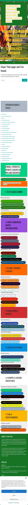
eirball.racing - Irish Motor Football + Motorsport (13, 408)
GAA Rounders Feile (6, 134)
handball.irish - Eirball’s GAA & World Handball (12, 204)
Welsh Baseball (5, 156)
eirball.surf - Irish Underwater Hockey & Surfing (12, 329)
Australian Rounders (6, 116)
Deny (14, 495)
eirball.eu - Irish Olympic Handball (9, 323)
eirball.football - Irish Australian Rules (10, 283)
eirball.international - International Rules (11, 335)
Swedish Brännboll (6, 154)
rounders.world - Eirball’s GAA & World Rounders (13, 207)
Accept (14, 491)
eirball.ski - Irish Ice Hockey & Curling (10, 244)
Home (3, 144)
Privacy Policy (16, 502)
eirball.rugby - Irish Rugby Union (9, 299)
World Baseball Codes (7, 158)
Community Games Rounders (8, 122)
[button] (26, 478)
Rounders (4, 150)
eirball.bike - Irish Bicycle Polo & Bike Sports (12, 405)
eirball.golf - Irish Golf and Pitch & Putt (10, 366)
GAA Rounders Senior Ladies (8, 136)
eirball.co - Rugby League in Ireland (10, 286)
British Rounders (6, 120)
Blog (3, 118)
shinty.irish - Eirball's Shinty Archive (10, 216)
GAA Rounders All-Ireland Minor (9, 132)
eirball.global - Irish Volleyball (8, 256)
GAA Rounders (5, 130)
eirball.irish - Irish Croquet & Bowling (10, 372)
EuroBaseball (5, 126)
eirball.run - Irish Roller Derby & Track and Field (12, 396)
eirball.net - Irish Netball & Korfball (10, 280)
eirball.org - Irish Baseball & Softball (10, 247)
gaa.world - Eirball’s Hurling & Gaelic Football (12, 201)
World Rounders (5, 160)
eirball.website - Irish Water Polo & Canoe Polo (12, 326)
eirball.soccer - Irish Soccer (8, 296)
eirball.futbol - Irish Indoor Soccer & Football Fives (13, 262)
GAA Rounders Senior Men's (8, 138)
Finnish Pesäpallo (6, 128)
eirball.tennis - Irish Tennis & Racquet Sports (12, 357)
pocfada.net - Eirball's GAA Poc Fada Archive (12, 213)
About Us (4, 114)
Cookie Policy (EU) (6, 124)
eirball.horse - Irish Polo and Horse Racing (11, 402)
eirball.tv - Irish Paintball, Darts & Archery (11, 390)
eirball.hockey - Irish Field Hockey (9, 302)
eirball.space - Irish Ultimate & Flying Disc (11, 259)
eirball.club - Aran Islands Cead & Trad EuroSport (13, 338)
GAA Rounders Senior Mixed (8, 140)
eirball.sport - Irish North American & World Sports (13, 179)
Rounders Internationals (7, 152)
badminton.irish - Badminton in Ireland (10, 360)
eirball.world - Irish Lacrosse (8, 253)
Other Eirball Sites (6, 146)
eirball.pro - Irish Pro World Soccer (9, 290)
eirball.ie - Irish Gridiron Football (9, 237)
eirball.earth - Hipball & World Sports (10, 342)
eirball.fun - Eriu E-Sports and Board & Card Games (13, 430)
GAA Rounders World (7, 142)
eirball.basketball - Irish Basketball (9, 240)
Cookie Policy (10, 502)
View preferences (14, 499)
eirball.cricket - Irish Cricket (8, 305)
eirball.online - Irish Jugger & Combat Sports (12, 393)
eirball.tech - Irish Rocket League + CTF (11, 426)
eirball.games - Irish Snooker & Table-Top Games (13, 369)
